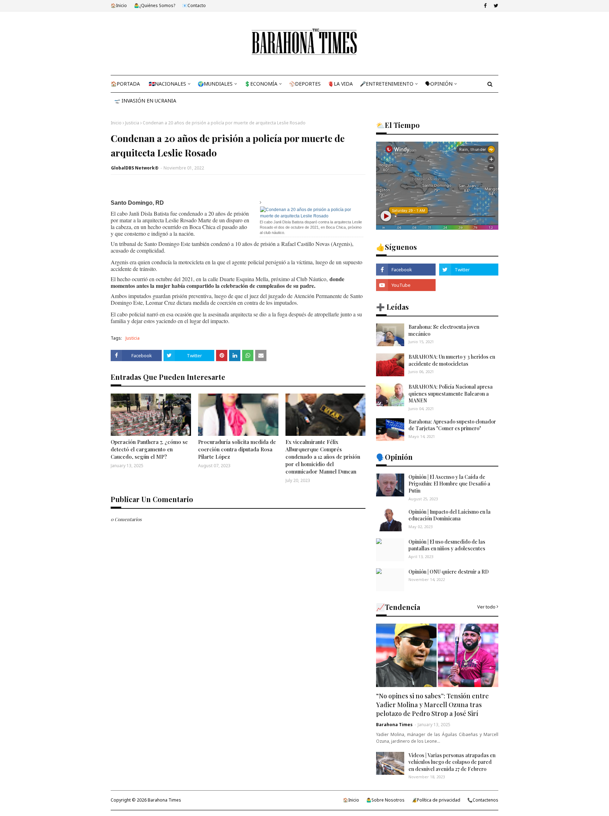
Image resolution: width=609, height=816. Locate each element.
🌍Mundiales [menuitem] (215, 83)
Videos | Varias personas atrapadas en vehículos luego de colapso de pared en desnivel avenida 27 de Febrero (452, 762)
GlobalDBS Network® (135, 168)
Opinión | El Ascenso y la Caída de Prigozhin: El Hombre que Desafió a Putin (449, 484)
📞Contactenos (482, 800)
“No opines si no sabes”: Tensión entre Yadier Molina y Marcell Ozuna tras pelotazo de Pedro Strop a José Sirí (432, 705)
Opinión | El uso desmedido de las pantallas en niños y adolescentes (446, 545)
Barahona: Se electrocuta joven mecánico (443, 330)
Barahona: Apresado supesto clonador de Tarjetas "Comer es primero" (452, 425)
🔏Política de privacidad (436, 800)
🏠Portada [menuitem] (125, 83)
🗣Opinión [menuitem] (439, 83)
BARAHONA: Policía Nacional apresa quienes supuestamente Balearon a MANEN (450, 393)
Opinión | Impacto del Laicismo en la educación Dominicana (449, 515)
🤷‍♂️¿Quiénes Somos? (154, 5)
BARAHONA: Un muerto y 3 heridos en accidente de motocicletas (451, 360)
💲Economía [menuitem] (260, 83)
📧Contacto (194, 5)
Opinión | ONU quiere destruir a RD (448, 571)
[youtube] (405, 285)
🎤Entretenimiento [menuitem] (386, 83)
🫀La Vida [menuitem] (340, 83)
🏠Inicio (119, 5)
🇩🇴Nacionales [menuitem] (167, 83)
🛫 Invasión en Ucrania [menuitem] (145, 100)
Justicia (132, 123)
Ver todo (486, 607)
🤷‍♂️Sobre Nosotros (385, 800)
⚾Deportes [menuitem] (305, 83)
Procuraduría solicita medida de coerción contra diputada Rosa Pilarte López (237, 449)
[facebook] (485, 5)
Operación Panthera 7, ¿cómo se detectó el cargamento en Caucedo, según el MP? (149, 449)
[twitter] (495, 5)
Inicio (116, 123)
